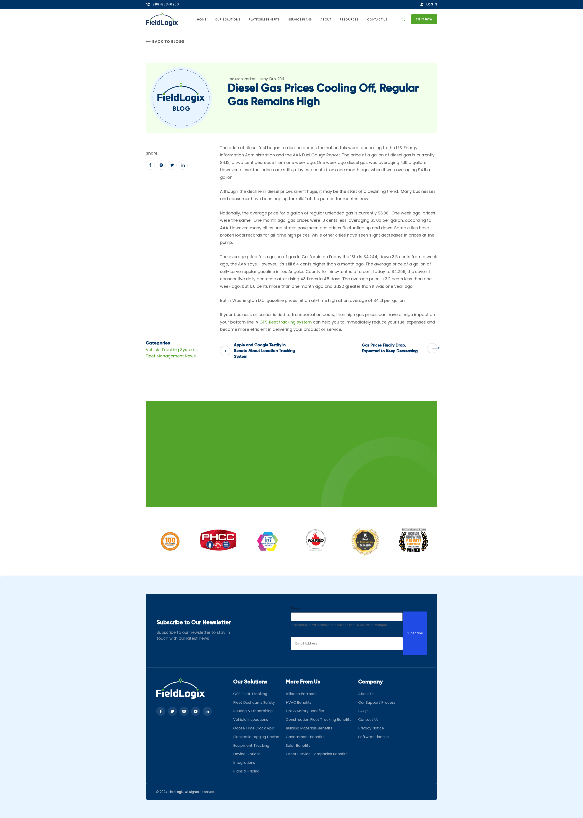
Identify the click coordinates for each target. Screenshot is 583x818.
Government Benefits (305, 736)
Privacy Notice (371, 728)
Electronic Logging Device (256, 736)
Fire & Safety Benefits (305, 711)
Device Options (247, 754)
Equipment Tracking (251, 745)
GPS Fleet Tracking (250, 693)
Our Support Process (377, 702)
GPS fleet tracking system (285, 322)
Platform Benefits (264, 19)
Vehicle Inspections (250, 719)
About (325, 19)
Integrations (244, 762)
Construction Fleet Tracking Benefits (318, 719)
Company (370, 682)
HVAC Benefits (299, 702)
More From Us (303, 682)
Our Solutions (227, 19)
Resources (349, 19)
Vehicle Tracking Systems (172, 349)
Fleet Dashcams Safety (254, 702)
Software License (373, 736)
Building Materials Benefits (309, 728)
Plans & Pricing (246, 771)
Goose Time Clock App (253, 728)
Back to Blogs (168, 41)
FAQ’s (363, 711)
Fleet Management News (171, 356)
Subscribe (415, 633)
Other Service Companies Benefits (317, 754)
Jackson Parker (242, 79)
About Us (366, 693)
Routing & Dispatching (253, 711)
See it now (424, 19)
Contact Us (377, 19)
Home (201, 19)
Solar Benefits (298, 745)
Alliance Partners (301, 693)
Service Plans (300, 19)
